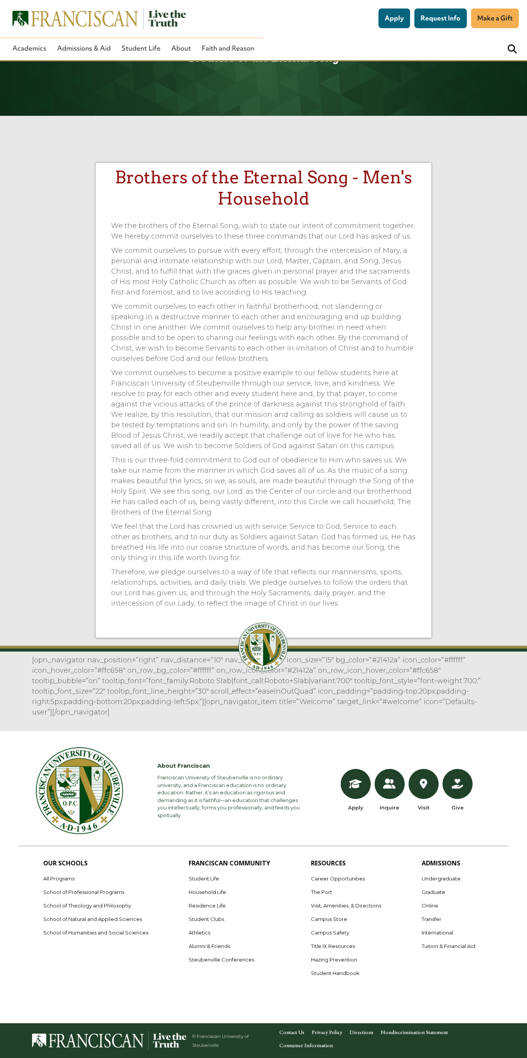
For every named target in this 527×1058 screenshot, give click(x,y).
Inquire (389, 807)
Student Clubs (206, 919)
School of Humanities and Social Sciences (95, 932)
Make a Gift (495, 18)
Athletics (199, 932)
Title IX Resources (333, 946)
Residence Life (207, 905)
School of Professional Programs (83, 892)
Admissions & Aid (84, 48)
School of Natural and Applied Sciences (92, 919)
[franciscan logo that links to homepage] (95, 19)
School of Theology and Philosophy (87, 905)
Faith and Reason (228, 48)
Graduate (433, 892)
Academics (29, 48)
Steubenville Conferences (221, 959)
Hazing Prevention (334, 959)
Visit (423, 807)
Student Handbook (335, 973)
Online (430, 905)
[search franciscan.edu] (512, 49)
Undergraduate (441, 878)
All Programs (58, 878)
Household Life (207, 892)
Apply (394, 18)
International (437, 932)
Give (457, 807)
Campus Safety (330, 932)
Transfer (431, 919)
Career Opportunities (338, 878)
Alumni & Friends (209, 946)
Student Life (141, 48)
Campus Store (329, 919)
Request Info (440, 18)
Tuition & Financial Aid (448, 946)
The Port (321, 892)
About (181, 48)
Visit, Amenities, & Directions (346, 905)
